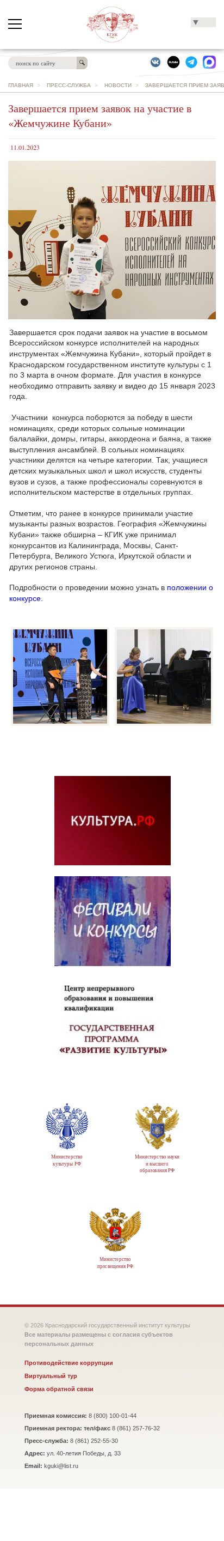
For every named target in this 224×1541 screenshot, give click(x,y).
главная (20, 85)
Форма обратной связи (59, 1389)
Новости (118, 85)
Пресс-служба (69, 85)
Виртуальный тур (50, 1376)
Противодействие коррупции (68, 1363)
